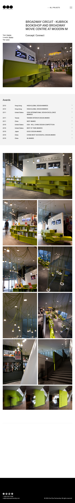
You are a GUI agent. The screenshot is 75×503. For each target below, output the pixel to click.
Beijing (11, 37)
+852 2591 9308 (8, 496)
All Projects (55, 7)
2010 (7, 40)
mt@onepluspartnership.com (11, 498)
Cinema (8, 35)
